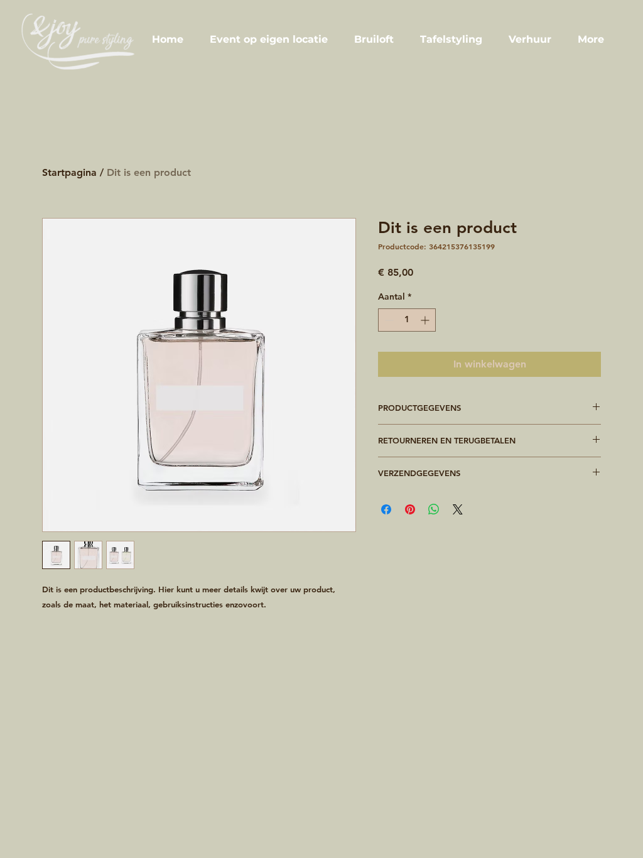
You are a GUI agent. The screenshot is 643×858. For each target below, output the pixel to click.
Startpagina (69, 172)
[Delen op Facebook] (386, 509)
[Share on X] (457, 509)
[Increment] (426, 320)
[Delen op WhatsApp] (433, 509)
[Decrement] (388, 320)
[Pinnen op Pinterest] (410, 509)
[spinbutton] (407, 320)
